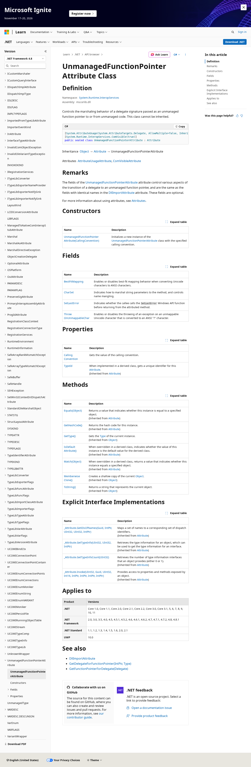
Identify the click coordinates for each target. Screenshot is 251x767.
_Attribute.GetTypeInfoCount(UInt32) (86, 557)
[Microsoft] (6, 32)
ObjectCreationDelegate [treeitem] (22, 256)
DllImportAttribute (122, 193)
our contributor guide (85, 715)
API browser (92, 54)
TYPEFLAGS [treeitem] (14, 448)
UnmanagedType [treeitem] (17, 703)
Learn (66, 54)
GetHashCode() (73, 425)
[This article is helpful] (237, 115)
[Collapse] (45, 51)
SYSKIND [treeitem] (12, 428)
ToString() (70, 487)
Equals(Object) (73, 410)
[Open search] (232, 32)
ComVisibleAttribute (127, 161)
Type (103, 436)
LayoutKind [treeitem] (14, 205)
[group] (125, 136)
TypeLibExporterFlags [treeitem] (20, 482)
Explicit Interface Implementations (217, 91)
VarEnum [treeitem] (13, 723)
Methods (212, 85)
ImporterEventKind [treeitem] (19, 127)
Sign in (242, 32)
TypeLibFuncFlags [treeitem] (18, 495)
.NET (77, 54)
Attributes (139, 201)
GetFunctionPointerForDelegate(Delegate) (98, 669)
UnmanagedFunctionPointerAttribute (111, 182)
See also (212, 103)
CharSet (69, 292)
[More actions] (185, 55)
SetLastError (71, 303)
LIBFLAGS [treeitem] (13, 218)
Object (84, 151)
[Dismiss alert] (244, 7)
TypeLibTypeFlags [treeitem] (18, 522)
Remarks (212, 66)
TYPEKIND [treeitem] (13, 462)
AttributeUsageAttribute (95, 161)
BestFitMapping (73, 281)
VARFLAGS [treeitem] (13, 729)
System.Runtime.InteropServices (99, 97)
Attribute (100, 151)
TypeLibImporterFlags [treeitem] (20, 509)
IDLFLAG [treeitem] (12, 107)
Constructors (215, 71)
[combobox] (25, 59)
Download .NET (235, 42)
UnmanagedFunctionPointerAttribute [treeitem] (27, 674)
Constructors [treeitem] (18, 683)
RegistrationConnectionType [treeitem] (24, 328)
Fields (210, 76)
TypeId (68, 366)
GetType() (70, 436)
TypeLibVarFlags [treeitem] (17, 535)
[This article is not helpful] (241, 115)
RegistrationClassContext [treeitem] (22, 321)
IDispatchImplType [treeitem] (19, 94)
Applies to (213, 98)
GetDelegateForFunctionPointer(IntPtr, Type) (100, 664)
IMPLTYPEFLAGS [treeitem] (17, 113)
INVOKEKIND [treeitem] (15, 165)
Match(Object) (72, 461)
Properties (213, 80)
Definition (213, 61)
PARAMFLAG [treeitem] (14, 290)
